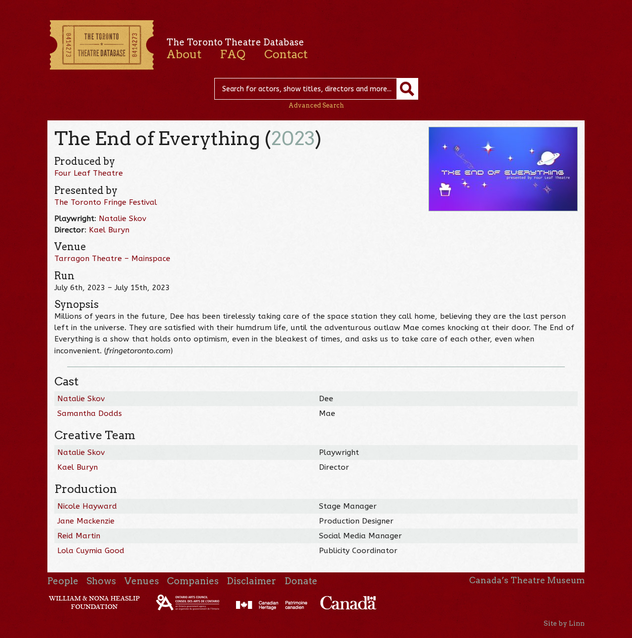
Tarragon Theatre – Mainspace (112, 258)
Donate (300, 581)
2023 (293, 138)
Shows (101, 581)
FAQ (232, 54)
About (183, 54)
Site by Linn (564, 623)
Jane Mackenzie (86, 521)
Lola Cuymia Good (90, 550)
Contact (286, 54)
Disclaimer (251, 581)
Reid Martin (78, 535)
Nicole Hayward (87, 506)
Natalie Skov (122, 218)
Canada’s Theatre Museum (527, 580)
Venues (141, 581)
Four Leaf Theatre (88, 173)
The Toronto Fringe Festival (105, 202)
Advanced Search (316, 105)
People (63, 581)
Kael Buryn (109, 229)
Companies (193, 581)
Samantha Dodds (89, 413)
